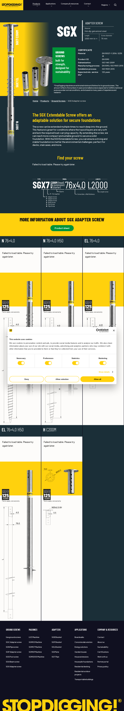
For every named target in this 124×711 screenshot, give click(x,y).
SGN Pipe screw (12, 647)
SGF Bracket (57, 642)
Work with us (102, 657)
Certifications (103, 652)
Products (44, 101)
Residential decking (82, 666)
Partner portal (102, 662)
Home (35, 101)
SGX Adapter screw (13, 666)
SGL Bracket (57, 647)
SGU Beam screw (12, 662)
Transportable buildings (84, 679)
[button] (62, 228)
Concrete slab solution (83, 642)
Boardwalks (79, 637)
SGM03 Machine (35, 642)
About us (101, 642)
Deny (26, 379)
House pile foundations (84, 662)
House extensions (82, 657)
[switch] (48, 363)
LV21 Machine (34, 637)
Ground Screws (58, 101)
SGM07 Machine (35, 647)
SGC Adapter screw (14, 642)
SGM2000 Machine (36, 657)
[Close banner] (114, 330)
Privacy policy (102, 666)
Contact (100, 637)
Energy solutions (81, 647)
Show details (104, 372)
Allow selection (62, 379)
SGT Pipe (55, 657)
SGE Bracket (57, 637)
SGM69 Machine (35, 652)
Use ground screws (13, 637)
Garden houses (81, 652)
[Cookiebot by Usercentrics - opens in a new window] (97, 330)
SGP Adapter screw (13, 652)
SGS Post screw (12, 657)
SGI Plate (55, 652)
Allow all (97, 379)
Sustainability (102, 647)
